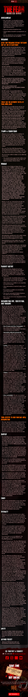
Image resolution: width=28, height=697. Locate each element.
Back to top (23, 683)
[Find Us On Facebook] (7, 658)
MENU (13, 1)
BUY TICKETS (13, 694)
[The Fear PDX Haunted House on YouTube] (21, 658)
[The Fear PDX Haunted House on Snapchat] (16, 658)
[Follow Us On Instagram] (12, 658)
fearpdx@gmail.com (20, 654)
